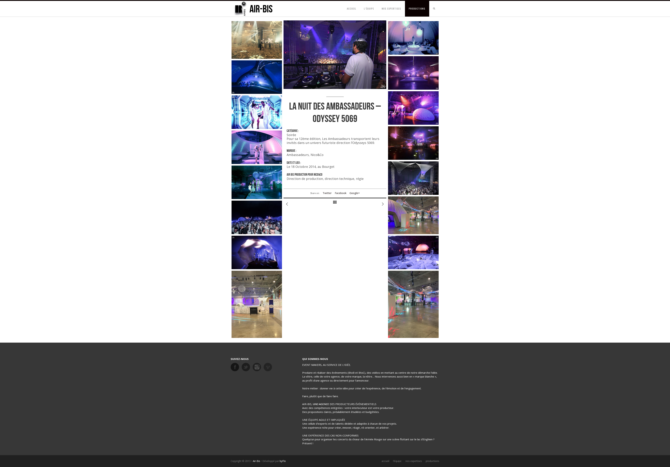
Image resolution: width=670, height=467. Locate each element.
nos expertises (391, 8)
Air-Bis (256, 461)
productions (417, 8)
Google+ (354, 193)
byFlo (283, 461)
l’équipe (369, 8)
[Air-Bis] (240, 9)
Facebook (340, 193)
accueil (351, 8)
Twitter (327, 193)
